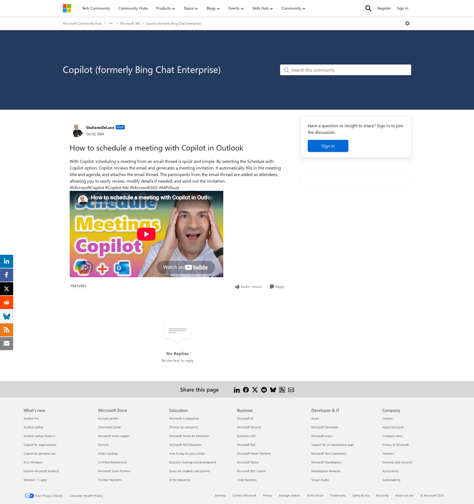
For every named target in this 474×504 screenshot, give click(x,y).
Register (384, 8)
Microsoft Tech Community (328, 453)
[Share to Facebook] (246, 389)
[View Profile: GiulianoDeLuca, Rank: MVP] (76, 130)
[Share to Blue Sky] (273, 389)
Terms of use (315, 495)
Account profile (108, 418)
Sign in (328, 146)
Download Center (110, 427)
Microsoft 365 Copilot (251, 471)
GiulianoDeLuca (100, 127)
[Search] (368, 8)
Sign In (402, 8)
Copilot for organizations (40, 445)
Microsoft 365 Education (185, 445)
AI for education (179, 480)
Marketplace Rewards (325, 471)
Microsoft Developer (324, 427)
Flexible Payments (110, 480)
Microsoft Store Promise (114, 471)
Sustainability (391, 480)
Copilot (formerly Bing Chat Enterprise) (173, 23)
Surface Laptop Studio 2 (39, 436)
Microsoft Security (249, 427)
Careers (387, 418)
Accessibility (390, 471)
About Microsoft (393, 427)
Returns (103, 445)
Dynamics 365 (246, 436)
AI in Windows (33, 462)
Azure (315, 418)
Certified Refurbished (112, 462)
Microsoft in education (184, 418)
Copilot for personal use (39, 453)
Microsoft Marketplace (326, 462)
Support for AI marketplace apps (332, 445)
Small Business (247, 480)
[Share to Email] (291, 389)
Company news (392, 436)
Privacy (267, 495)
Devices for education (183, 427)
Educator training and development (192, 462)
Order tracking (107, 453)
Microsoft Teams (248, 462)
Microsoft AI (245, 418)
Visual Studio (320, 480)
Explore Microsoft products (41, 471)
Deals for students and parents (189, 471)
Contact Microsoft (244, 495)
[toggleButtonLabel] (407, 23)
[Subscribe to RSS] (282, 389)
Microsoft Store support (114, 436)
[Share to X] (255, 389)
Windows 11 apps (35, 480)
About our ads (404, 495)
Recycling (382, 495)
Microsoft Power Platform (254, 453)
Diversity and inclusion (397, 462)
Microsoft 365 (130, 23)
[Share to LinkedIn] (237, 389)
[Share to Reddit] (264, 389)
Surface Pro (31, 418)
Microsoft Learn (321, 436)
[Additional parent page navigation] (111, 23)
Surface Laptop (33, 427)
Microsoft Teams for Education (189, 436)
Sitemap (220, 495)
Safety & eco (360, 495)
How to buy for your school (187, 453)
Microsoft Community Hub (82, 23)
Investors (388, 453)
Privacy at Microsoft (395, 445)
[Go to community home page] (67, 8)
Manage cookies (289, 495)
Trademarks (338, 495)
